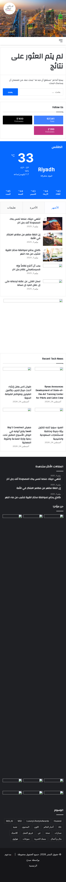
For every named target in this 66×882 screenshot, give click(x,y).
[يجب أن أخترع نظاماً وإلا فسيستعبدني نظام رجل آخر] (52, 270)
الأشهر (55, 207)
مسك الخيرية (40, 838)
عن (39, 833)
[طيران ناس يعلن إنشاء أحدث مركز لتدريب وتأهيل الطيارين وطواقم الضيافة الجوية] (17, 375)
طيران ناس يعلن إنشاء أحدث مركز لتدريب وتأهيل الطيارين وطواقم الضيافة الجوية (18, 392)
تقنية (15, 827)
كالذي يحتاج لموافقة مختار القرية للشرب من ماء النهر (22, 252)
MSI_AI (9, 821)
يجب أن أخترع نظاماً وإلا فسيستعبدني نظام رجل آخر (26, 268)
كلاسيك (14, 833)
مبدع (29, 860)
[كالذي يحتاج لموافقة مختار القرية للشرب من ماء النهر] (52, 254)
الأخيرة (33, 207)
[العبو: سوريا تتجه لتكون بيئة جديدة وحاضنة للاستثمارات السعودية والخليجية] (49, 416)
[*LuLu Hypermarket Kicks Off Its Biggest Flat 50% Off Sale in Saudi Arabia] (12, 796)
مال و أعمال (56, 838)
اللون (36, 827)
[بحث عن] (54, 40)
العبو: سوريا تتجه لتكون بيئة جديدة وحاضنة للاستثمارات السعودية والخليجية (50, 433)
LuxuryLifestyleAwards (38, 821)
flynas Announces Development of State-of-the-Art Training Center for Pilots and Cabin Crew (49, 392)
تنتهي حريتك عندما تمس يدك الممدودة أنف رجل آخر (25, 221)
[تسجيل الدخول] (42, 40)
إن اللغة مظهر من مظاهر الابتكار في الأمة (23, 236)
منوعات (26, 838)
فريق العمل (28, 833)
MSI (20, 821)
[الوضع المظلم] (48, 40)
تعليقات (11, 207)
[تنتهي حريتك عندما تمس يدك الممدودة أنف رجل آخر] (52, 223)
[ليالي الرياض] (33, 18)
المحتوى (25, 827)
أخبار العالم (49, 827)
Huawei (57, 821)
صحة (48, 833)
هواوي (15, 838)
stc (59, 827)
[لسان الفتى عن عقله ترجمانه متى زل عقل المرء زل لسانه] (52, 286)
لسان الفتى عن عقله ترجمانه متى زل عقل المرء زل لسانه (22, 283)
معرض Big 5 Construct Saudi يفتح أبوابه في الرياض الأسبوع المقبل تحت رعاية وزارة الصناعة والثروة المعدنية (17, 435)
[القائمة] (60, 40)
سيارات (58, 833)
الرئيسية (33, 865)
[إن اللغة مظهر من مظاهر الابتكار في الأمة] (52, 239)
